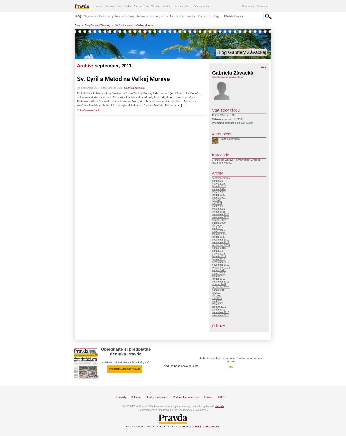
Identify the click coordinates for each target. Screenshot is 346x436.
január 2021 (218, 211)
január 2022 (218, 195)
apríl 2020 (217, 228)
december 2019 (220, 239)
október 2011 (219, 284)
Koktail (127, 6)
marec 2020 (218, 231)
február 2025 (219, 186)
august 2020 (219, 222)
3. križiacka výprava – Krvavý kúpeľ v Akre (234, 160)
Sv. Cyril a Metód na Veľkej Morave (134, 25)
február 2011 (219, 306)
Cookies (208, 397)
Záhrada (166, 6)
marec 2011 (218, 304)
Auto (119, 6)
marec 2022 (218, 192)
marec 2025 (218, 183)
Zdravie (137, 6)
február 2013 (219, 256)
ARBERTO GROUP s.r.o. (206, 426)
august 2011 (218, 290)
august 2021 (219, 197)
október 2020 (219, 220)
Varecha (155, 6)
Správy (99, 6)
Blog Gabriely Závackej (97, 25)
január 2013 (218, 259)
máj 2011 (217, 298)
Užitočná (178, 6)
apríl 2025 (217, 181)
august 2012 (219, 270)
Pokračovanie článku (89, 110)
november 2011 (220, 281)
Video (188, 6)
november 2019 (220, 242)
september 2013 (221, 245)
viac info (219, 406)
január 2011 (218, 309)
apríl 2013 (217, 250)
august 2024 (219, 189)
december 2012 (220, 262)
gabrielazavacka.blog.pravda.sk (227, 77)
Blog (78, 16)
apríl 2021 (217, 206)
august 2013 (219, 248)
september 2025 (221, 178)
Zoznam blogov (185, 16)
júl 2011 (216, 292)
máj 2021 (217, 203)
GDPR (221, 397)
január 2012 (218, 278)
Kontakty (121, 397)
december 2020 (220, 214)
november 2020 (220, 217)
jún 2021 (217, 200)
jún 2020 (217, 225)
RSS (263, 67)
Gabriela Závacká (134, 87)
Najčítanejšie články (121, 16)
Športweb (110, 6)
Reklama (136, 397)
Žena (146, 6)
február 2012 (219, 276)
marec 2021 (218, 209)
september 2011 (221, 287)
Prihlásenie (262, 6)
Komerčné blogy (208, 16)
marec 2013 (218, 253)
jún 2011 (216, 295)
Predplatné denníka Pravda (124, 369)
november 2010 (220, 315)
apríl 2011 (217, 301)
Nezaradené (219, 162)
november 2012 (220, 264)
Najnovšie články (95, 16)
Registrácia (248, 6)
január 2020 (218, 236)
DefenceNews (201, 6)
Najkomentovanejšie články (155, 16)
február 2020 (219, 234)
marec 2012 (218, 273)
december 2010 (220, 312)
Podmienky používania (186, 397)
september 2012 (221, 267)
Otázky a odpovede (157, 397)
